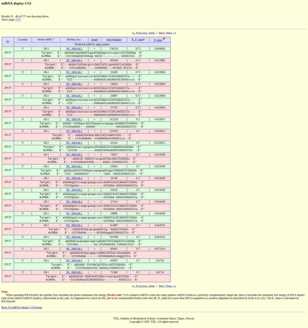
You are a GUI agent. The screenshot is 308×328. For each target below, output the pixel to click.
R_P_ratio (137, 39)
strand (94, 39)
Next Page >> (167, 33)
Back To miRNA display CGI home (21, 307)
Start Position (113, 39)
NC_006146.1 (74, 48)
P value (158, 40)
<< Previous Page (143, 33)
